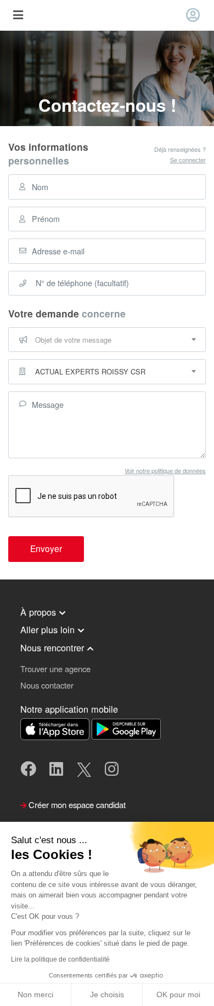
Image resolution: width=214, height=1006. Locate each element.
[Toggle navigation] (18, 15)
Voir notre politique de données (165, 470)
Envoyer (46, 548)
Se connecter (188, 159)
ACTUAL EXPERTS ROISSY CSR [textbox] (90, 371)
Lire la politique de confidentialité (60, 959)
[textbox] (107, 340)
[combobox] (107, 340)
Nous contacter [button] (47, 685)
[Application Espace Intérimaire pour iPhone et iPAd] (56, 728)
